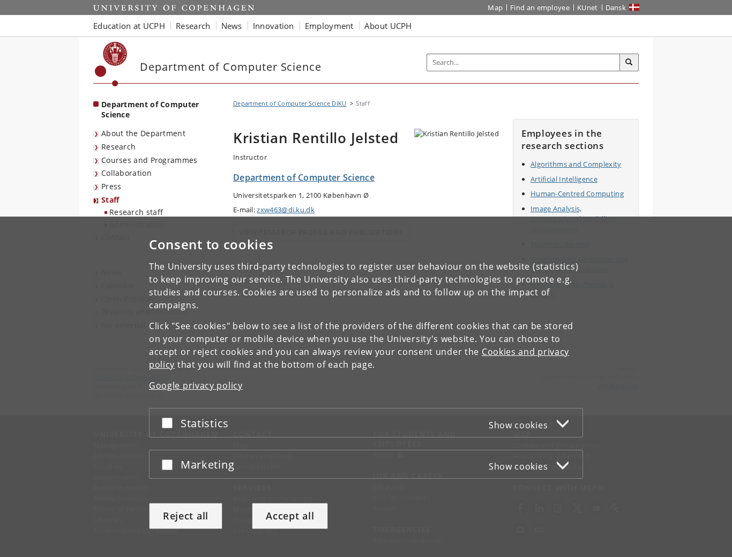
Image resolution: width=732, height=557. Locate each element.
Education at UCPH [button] (129, 25)
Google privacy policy (196, 385)
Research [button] (193, 25)
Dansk (616, 7)
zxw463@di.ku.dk (286, 209)
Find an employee (540, 7)
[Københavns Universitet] (111, 64)
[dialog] (366, 387)
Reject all (185, 515)
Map (495, 7)
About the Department (143, 133)
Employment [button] (329, 25)
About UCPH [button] (388, 25)
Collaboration (126, 173)
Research (118, 147)
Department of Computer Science (150, 109)
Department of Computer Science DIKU (290, 103)
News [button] (231, 25)
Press (111, 186)
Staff (110, 200)
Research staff (136, 212)
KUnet (587, 7)
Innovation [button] (273, 25)
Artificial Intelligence (564, 179)
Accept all (290, 515)
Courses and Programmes (149, 160)
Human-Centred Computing (577, 193)
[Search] (629, 63)
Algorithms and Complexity (576, 164)
